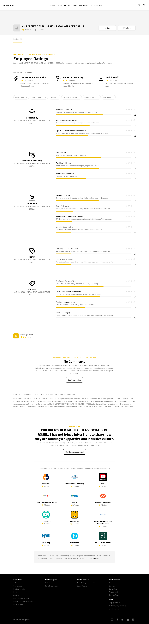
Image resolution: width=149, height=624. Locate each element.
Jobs (60, 5)
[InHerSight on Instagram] (133, 619)
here (131, 406)
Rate (108, 28)
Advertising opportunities (86, 583)
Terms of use (114, 595)
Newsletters (83, 5)
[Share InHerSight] (112, 619)
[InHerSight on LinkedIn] (127, 619)
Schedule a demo (51, 586)
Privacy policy (114, 592)
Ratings (17, 39)
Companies (51, 5)
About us (112, 583)
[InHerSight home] (9, 5)
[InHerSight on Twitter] (122, 619)
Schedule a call (82, 586)
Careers (112, 586)
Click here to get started (74, 452)
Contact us (113, 589)
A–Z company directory (117, 606)
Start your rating (74, 380)
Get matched (41, 30)
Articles (67, 5)
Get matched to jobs (21, 598)
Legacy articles (114, 603)
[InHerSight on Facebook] (117, 619)
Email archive (114, 609)
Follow (128, 28)
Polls (75, 5)
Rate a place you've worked (23, 601)
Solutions (48, 583)
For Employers (96, 5)
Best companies (19, 589)
